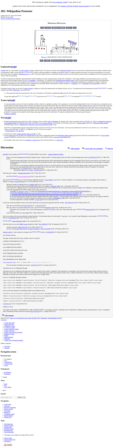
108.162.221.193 (22, 227)
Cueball (3, 70)
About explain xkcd (9, 439)
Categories (4, 320)
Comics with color (9, 331)
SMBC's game (23, 224)
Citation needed (28, 88)
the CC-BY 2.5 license (31, 121)
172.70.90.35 (24, 168)
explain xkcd (12, 135)
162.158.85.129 (69, 202)
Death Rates (16, 90)
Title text (43, 57)
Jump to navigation (6, 18)
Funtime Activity (7, 232)
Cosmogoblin (12, 218)
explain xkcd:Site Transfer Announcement (75, 6)
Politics (6, 335)
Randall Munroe (10, 131)
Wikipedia (7, 339)
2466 (31, 170)
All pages (7, 348)
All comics (7, 346)
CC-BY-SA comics (9, 327)
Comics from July (9, 324)
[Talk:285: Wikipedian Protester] (69, 149)
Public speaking (8, 337)
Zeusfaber (31, 184)
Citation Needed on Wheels (55, 154)
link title (5, 154)
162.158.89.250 (43, 224)
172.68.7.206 (38, 199)
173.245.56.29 (26, 205)
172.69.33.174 (7, 304)
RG (24, 213)
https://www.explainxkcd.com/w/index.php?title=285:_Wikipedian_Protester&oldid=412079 (36, 318)
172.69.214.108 (7, 262)
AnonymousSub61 (17, 221)
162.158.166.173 (93, 157)
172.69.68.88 (49, 232)
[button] (1, 377)
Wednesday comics (9, 326)
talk (28, 173)
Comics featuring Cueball (11, 329)
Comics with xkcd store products (13, 332)
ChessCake (53, 186)
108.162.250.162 (19, 181)
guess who (22, 229)
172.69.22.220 (37, 170)
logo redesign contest (60, 2)
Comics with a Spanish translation (13, 340)
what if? (10, 88)
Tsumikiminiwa (57, 198)
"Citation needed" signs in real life (25, 134)
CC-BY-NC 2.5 (87, 121)
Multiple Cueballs (9, 334)
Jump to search (16, 18)
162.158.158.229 (34, 311)
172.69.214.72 (35, 265)
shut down (60, 140)
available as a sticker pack (32, 140)
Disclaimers (7, 441)
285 (12, 17)
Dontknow (48, 207)
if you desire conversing (32, 229)
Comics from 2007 (9, 323)
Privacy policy (8, 438)
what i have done (45, 229)
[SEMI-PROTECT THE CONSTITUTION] (57, 54)
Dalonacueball (22, 173)
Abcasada (88, 209)
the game (16, 229)
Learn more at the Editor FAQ (61, 137)
